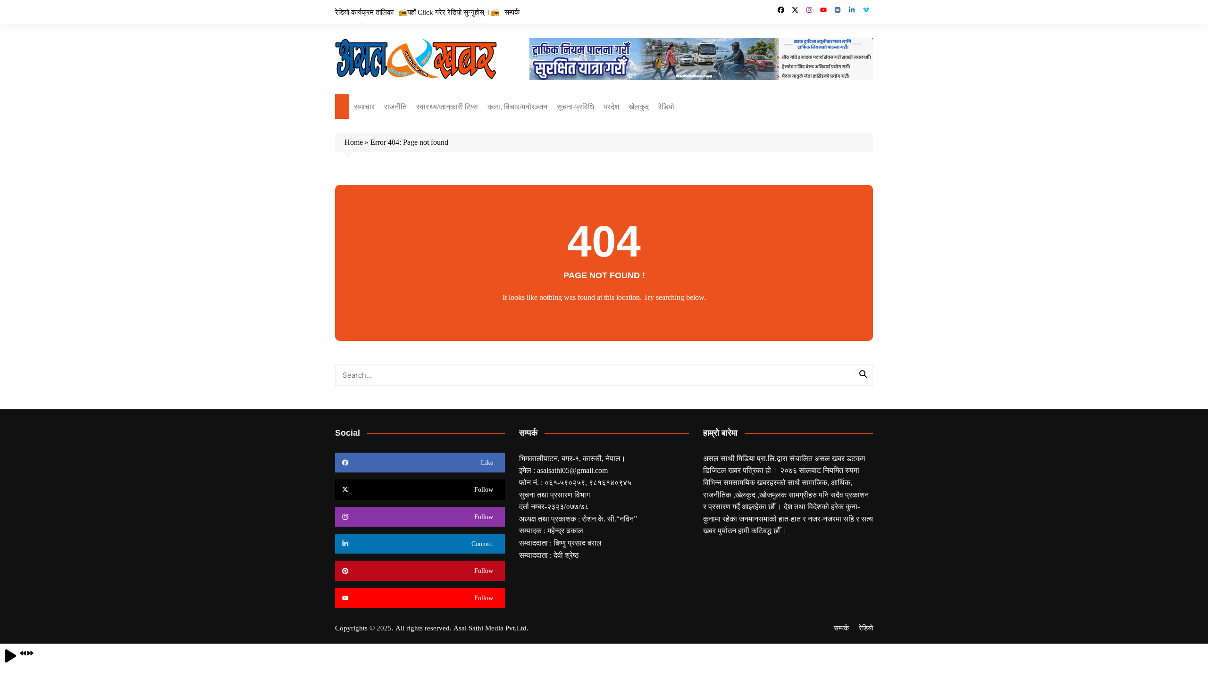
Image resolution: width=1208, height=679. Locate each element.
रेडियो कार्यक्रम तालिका (364, 12)
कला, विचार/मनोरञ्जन (517, 106)
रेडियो (666, 106)
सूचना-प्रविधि (575, 106)
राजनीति (395, 106)
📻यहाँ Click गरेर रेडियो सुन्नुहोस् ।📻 (449, 12)
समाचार (364, 106)
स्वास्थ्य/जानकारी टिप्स (447, 106)
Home (353, 142)
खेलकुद (639, 106)
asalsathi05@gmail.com (572, 470)
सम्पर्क (512, 12)
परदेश (611, 106)
